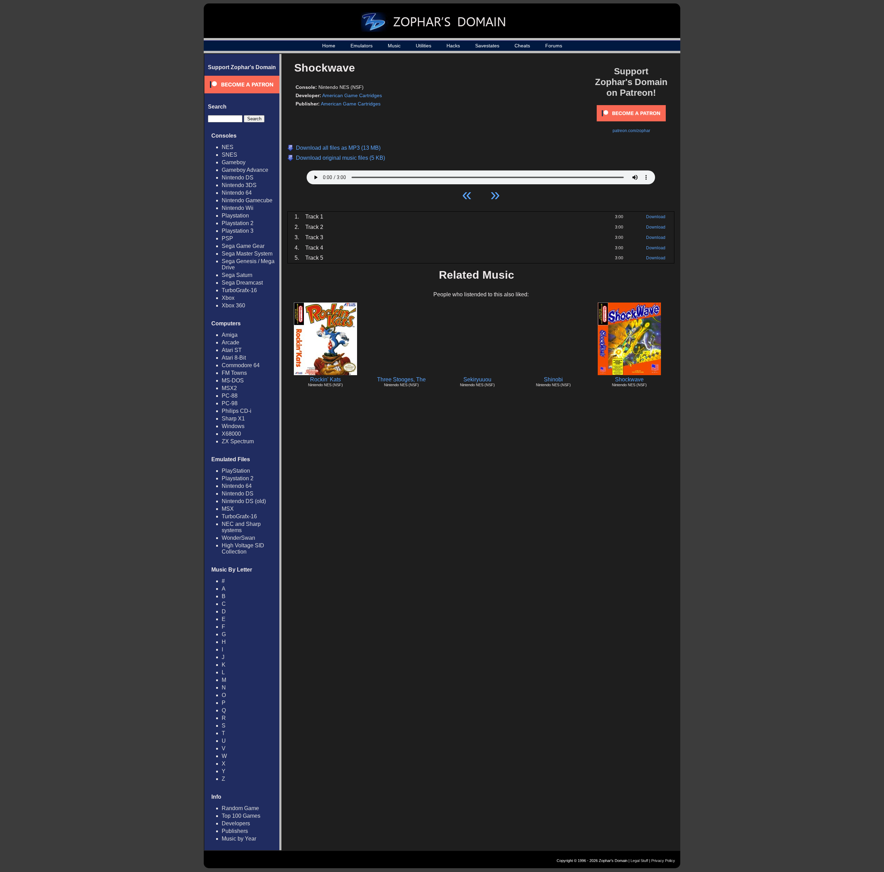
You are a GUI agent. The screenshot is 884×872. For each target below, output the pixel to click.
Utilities (423, 45)
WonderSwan (238, 538)
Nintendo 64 (237, 193)
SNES (229, 155)
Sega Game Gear (243, 246)
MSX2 (229, 388)
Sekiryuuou (477, 379)
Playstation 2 (237, 223)
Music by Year (239, 839)
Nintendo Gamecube (247, 200)
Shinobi (553, 379)
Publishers (235, 831)
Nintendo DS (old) (244, 501)
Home (328, 45)
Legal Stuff (639, 861)
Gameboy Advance (245, 170)
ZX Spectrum (238, 441)
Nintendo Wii (237, 208)
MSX (228, 509)
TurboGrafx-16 (239, 290)
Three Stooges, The (401, 379)
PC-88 (230, 396)
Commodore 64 (241, 365)
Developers (236, 823)
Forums (553, 45)
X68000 (231, 434)
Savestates (487, 45)
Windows (233, 426)
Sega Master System (247, 254)
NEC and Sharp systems (241, 527)
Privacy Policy (663, 861)
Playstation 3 (237, 231)
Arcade (230, 342)
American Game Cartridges (352, 95)
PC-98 (230, 403)
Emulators (361, 45)
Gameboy (234, 162)
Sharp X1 (233, 418)
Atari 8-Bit (234, 358)
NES (227, 147)
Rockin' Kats (325, 379)
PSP (227, 238)
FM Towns (234, 373)
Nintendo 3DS (239, 185)
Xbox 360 (233, 305)
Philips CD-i (236, 411)
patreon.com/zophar (631, 130)
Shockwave (629, 379)
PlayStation (236, 471)
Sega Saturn (237, 275)
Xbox (228, 298)
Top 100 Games (241, 816)
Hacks (453, 45)
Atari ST (232, 350)
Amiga (230, 335)
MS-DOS (233, 380)
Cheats (522, 45)
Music (394, 45)
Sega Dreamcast (242, 283)
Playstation (235, 216)
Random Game (240, 808)
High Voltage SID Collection (243, 548)
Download (655, 216)
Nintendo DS (237, 177)
